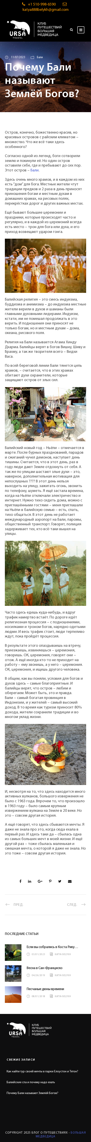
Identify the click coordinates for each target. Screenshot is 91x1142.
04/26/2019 (38, 975)
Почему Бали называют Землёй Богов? (32, 1093)
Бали (40, 57)
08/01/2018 (38, 996)
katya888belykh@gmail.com (46, 10)
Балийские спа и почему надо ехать (31, 1082)
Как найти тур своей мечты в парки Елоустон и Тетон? (42, 1071)
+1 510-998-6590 (42, 4)
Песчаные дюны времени (45, 989)
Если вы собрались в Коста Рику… (52, 947)
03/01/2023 (38, 954)
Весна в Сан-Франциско (45, 968)
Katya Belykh (63, 954)
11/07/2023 (18, 57)
